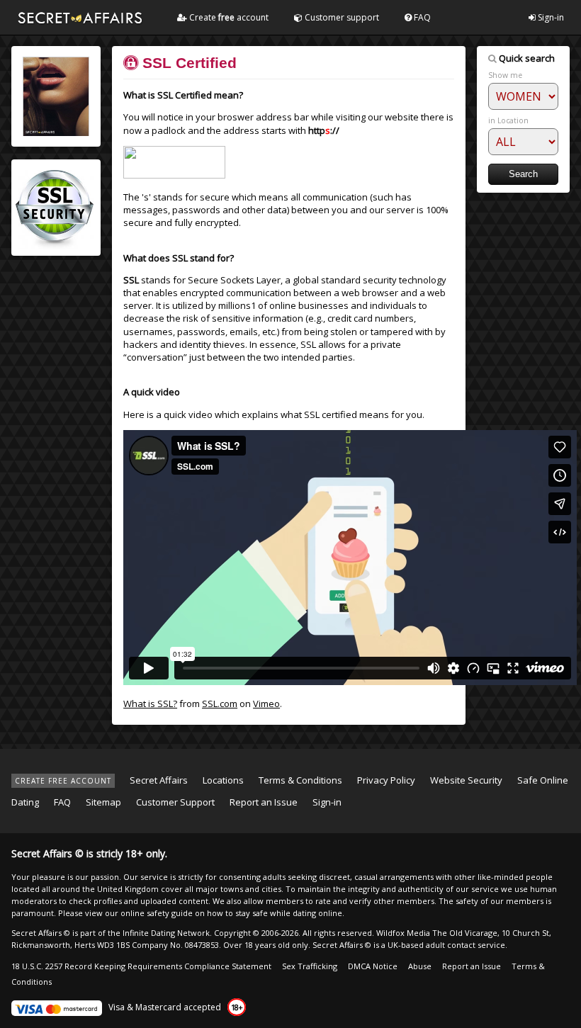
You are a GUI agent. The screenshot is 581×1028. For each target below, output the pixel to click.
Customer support (341, 17)
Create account (228, 17)
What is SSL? (150, 703)
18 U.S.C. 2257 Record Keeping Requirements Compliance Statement (141, 966)
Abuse (419, 966)
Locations (223, 780)
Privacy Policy (386, 780)
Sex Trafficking (309, 966)
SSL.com (219, 703)
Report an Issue (264, 802)
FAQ (421, 17)
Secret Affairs (159, 780)
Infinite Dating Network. (167, 932)
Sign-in (550, 17)
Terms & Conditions (300, 780)
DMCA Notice (372, 966)
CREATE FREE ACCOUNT (63, 781)
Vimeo (266, 703)
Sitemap (103, 802)
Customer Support (175, 802)
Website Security (466, 780)
